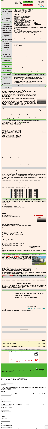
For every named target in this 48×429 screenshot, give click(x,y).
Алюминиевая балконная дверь (7, 388)
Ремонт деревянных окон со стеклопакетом (7, 10)
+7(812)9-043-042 (41, 1)
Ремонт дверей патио (7, 18)
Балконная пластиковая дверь (15, 387)
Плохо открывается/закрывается (8, 393)
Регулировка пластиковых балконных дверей (6, 24)
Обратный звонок (28, 1)
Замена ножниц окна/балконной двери (6, 49)
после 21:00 (31, 404)
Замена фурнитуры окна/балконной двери (7, 39)
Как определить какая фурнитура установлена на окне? (22, 21)
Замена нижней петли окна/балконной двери (7, 45)
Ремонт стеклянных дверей (7, 21)
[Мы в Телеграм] (41, 364)
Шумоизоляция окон (7, 65)
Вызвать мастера (28, 4)
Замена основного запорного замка (7, 41)
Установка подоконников (6, 60)
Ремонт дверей (18, 2)
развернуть (44, 340)
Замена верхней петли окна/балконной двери (7, 47)
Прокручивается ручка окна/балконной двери (7, 43)
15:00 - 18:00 (20, 404)
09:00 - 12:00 (8, 404)
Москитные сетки (18, 3)
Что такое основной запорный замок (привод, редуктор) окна (22, 16)
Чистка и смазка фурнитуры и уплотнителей (6, 51)
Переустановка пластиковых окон (6, 61)
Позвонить (44, 131)
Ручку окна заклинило (18, 393)
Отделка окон (17, 6)
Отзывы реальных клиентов (18, 30)
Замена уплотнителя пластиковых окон (7, 33)
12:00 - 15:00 (14, 404)
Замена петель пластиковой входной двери (6, 13)
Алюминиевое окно (42, 387)
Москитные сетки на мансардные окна (6, 80)
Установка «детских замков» (7, 56)
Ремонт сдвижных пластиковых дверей (6, 20)
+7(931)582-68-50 (41, 2)
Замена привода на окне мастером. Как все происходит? (22, 24)
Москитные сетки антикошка (7, 70)
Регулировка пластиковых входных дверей (7, 27)
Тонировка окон (6, 87)
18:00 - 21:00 (25, 404)
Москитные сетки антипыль (7, 69)
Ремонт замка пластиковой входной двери (7, 15)
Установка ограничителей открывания (6, 54)
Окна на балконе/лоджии (33, 387)
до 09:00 (3, 404)
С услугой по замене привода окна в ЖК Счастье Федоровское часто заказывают (25, 32)
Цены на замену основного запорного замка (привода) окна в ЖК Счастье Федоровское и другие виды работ (29, 31)
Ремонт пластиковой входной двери (7, 11)
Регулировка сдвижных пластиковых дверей (6, 29)
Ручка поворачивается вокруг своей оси (31, 393)
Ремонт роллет (7, 88)
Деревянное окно (25, 387)
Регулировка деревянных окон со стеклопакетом (6, 31)
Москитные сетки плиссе (6, 83)
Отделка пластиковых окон (7, 57)
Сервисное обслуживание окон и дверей (6, 63)
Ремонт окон (17, 1)
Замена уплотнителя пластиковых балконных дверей (7, 35)
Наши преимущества (17, 29)
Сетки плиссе (17, 4)
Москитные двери (6, 78)
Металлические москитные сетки (6, 74)
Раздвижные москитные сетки (6, 84)
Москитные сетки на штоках (7, 77)
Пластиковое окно (5, 387)
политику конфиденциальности (21, 379)
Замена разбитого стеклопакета (6, 36)
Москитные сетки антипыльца (6, 73)
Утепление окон (6, 66)
